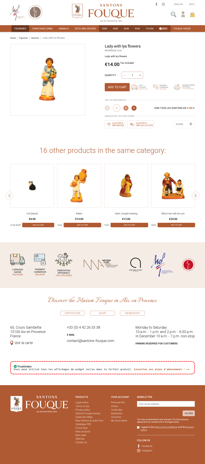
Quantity (110, 75)
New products (82, 431)
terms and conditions (166, 427)
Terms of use (82, 406)
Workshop (132, 313)
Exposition (72, 313)
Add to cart (117, 87)
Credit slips (116, 409)
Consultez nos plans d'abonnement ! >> (161, 369)
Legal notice (81, 402)
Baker (79, 213)
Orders (114, 406)
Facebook (147, 446)
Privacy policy (82, 409)
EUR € (192, 4)
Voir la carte (24, 343)
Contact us (81, 442)
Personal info (118, 402)
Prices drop (81, 428)
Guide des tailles (84, 417)
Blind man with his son (173, 213)
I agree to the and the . (167, 428)
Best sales (80, 435)
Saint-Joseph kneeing (126, 213)
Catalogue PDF (83, 424)
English (178, 4)
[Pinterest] (190, 124)
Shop (102, 313)
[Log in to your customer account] (183, 14)
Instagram (147, 450)
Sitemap (79, 438)
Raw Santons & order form (89, 420)
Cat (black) (32, 213)
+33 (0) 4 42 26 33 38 (83, 327)
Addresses (116, 413)
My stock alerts (119, 420)
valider (189, 413)
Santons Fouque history (87, 413)
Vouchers (116, 417)
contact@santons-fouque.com (90, 341)
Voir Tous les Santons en (173, 108)
